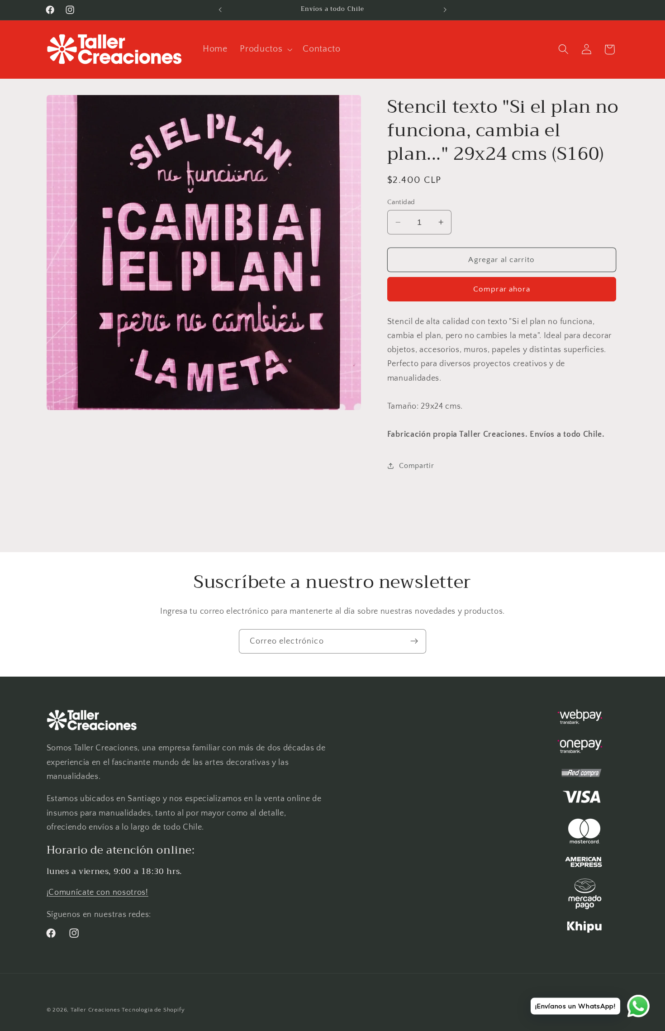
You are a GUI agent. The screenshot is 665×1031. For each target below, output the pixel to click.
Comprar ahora (501, 289)
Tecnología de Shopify (153, 1010)
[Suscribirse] (414, 641)
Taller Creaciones (95, 1010)
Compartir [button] (416, 466)
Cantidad (401, 202)
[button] (264, 49)
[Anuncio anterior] (220, 10)
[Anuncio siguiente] (445, 10)
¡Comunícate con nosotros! (97, 892)
